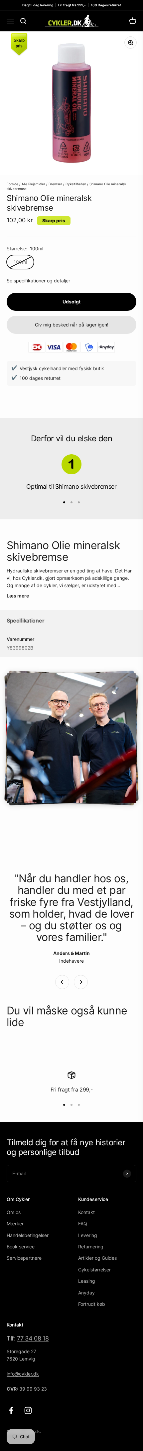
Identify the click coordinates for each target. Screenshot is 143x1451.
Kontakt (86, 1212)
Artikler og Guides (97, 1258)
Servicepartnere (24, 1258)
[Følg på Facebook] (11, 1410)
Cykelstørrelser (94, 1269)
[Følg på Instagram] (28, 1410)
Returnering (90, 1246)
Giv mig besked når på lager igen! (71, 324)
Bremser (55, 184)
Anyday (86, 1292)
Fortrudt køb (91, 1304)
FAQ (82, 1223)
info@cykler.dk (23, 1374)
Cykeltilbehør (76, 184)
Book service (21, 1246)
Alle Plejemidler (33, 184)
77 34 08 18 (33, 1338)
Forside (12, 184)
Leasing (86, 1281)
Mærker (15, 1223)
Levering (87, 1235)
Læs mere (18, 595)
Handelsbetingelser (28, 1235)
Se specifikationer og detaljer (38, 280)
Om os (14, 1212)
